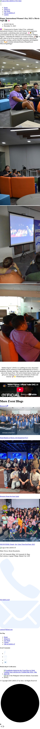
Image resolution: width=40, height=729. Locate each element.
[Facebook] (5, 653)
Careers (6, 14)
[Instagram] (5, 660)
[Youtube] (5, 663)
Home (6, 7)
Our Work (7, 11)
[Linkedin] (5, 657)
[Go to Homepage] (10, 1)
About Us (7, 9)
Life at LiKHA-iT (9, 13)
